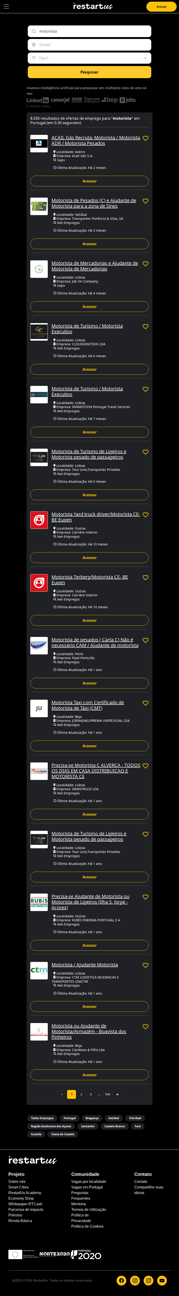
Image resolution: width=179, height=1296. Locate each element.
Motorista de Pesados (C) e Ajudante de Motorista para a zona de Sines (94, 203)
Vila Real (135, 1118)
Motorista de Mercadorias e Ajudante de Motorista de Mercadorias (95, 266)
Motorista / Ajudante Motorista (85, 964)
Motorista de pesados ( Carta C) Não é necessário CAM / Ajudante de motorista (95, 642)
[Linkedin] (148, 1281)
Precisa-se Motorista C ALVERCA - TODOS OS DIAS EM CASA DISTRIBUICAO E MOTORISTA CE (96, 770)
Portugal (70, 1118)
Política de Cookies (87, 1226)
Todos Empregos (42, 1118)
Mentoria (78, 1204)
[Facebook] (121, 1281)
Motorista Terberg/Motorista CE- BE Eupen (90, 580)
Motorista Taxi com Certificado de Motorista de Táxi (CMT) (88, 705)
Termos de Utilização (88, 1210)
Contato (140, 1182)
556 (107, 1094)
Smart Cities (18, 1187)
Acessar (90, 181)
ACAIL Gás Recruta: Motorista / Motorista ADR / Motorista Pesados (96, 140)
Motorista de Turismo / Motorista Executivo (87, 329)
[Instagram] (135, 1281)
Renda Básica (20, 1221)
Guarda (36, 1134)
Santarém (88, 1126)
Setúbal (113, 1118)
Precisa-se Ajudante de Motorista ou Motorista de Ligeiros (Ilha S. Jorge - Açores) (90, 902)
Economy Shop (21, 1198)
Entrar (162, 6)
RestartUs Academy (24, 1193)
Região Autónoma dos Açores (51, 1126)
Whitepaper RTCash (25, 1204)
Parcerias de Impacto (25, 1210)
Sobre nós (16, 1182)
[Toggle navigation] (6, 6)
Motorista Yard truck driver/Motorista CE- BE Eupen (96, 517)
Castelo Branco (114, 1126)
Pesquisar (89, 72)
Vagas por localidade (88, 1182)
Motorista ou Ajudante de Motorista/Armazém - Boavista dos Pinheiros (89, 1031)
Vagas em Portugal (87, 1187)
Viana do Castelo (62, 1134)
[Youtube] (162, 1281)
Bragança (92, 1118)
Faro (138, 1126)
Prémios (15, 1215)
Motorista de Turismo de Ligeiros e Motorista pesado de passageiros (89, 454)
